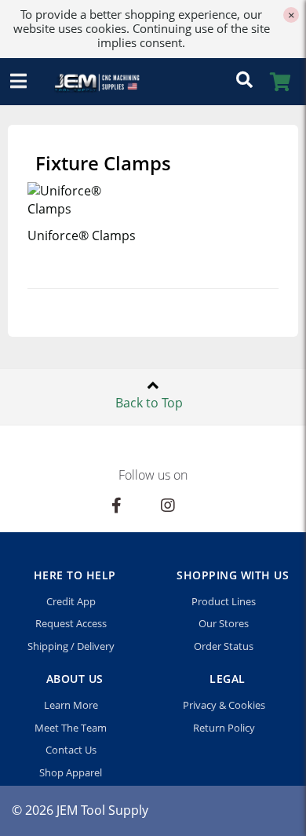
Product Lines (223, 601)
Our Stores (224, 623)
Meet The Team (71, 728)
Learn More (71, 705)
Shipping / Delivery (71, 646)
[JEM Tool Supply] (90, 81)
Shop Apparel (70, 772)
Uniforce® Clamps (81, 235)
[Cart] (280, 82)
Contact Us (71, 750)
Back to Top (149, 402)
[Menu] (18, 82)
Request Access (71, 623)
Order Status (223, 646)
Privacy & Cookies (224, 705)
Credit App (71, 601)
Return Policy (224, 728)
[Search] (244, 81)
